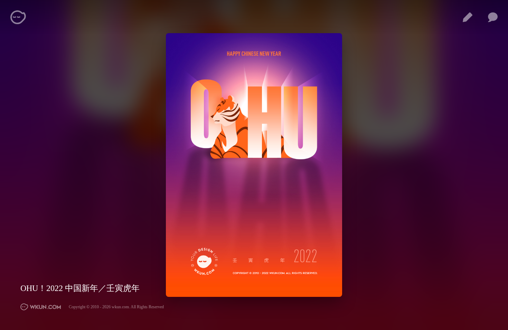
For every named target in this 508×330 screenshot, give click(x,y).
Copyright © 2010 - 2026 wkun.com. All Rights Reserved (116, 306)
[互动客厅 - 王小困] (493, 17)
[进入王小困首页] (41, 306)
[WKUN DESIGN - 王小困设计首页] (18, 17)
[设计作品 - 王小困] (467, 17)
